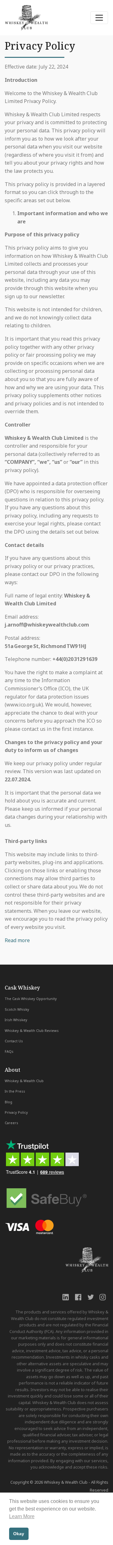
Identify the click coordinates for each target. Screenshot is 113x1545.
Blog (8, 1102)
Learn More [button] (22, 1516)
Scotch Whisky (17, 1009)
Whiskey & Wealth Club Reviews (32, 1030)
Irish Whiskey (16, 1019)
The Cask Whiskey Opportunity (31, 998)
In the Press (15, 1091)
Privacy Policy (16, 1112)
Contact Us (14, 1041)
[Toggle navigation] (99, 17)
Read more (17, 940)
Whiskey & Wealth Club (24, 1080)
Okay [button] (18, 1533)
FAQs (9, 1051)
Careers (11, 1122)
